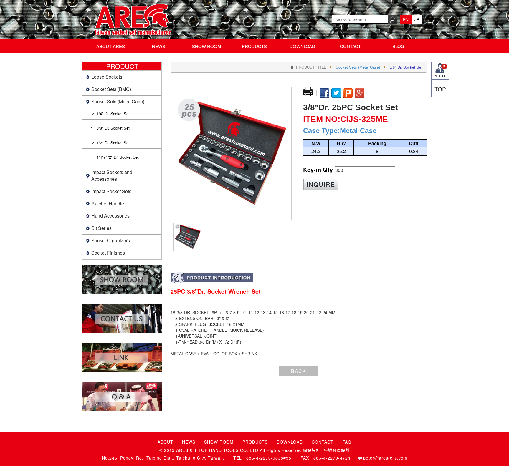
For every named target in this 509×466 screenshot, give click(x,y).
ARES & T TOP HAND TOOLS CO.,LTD (131, 19)
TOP (440, 89)
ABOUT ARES (110, 46)
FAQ (346, 442)
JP (416, 19)
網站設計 (311, 450)
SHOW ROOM (206, 46)
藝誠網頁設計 (336, 450)
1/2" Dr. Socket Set (113, 142)
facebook (324, 93)
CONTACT (350, 46)
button (321, 184)
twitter (336, 93)
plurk (348, 93)
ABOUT (165, 442)
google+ (359, 93)
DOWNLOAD (302, 46)
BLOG (398, 46)
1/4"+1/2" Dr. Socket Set (118, 157)
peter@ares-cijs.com (385, 457)
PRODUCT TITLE (311, 67)
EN (406, 19)
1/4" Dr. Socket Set (113, 113)
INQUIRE (440, 71)
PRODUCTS (254, 46)
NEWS (158, 46)
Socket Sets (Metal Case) (358, 67)
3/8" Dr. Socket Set (113, 128)
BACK (298, 371)
